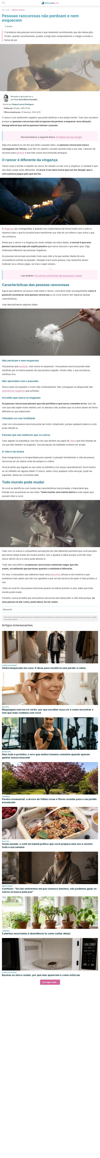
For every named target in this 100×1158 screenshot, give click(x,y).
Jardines (6, 796)
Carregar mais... (50, 982)
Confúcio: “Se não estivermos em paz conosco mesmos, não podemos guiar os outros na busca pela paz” (49, 890)
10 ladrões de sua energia (69, 137)
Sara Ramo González (28, 99)
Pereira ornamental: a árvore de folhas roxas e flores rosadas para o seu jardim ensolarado (49, 801)
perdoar (20, 152)
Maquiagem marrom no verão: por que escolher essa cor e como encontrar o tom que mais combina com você (47, 711)
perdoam (23, 366)
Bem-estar (6, 10)
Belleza (5, 707)
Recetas (5, 841)
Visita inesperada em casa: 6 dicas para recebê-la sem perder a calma (44, 668)
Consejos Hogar (9, 665)
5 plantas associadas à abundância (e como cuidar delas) (36, 933)
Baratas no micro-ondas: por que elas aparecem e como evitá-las (41, 975)
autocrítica (55, 574)
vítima (73, 440)
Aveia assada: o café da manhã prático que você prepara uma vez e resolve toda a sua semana (47, 845)
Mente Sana (7, 886)
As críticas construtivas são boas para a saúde (58, 275)
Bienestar (6, 752)
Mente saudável (18, 10)
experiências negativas (13, 391)
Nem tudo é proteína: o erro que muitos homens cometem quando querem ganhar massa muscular (46, 756)
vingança (8, 228)
